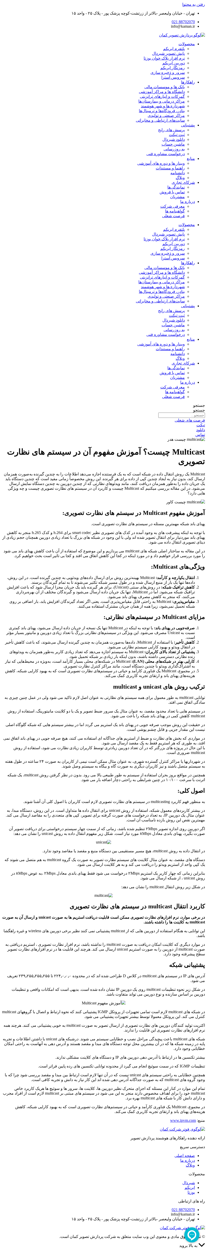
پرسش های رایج (171, 130)
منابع (191, 158)
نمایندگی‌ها (176, 187)
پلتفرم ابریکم (174, 49)
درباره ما (187, 201)
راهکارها (188, 82)
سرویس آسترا (173, 77)
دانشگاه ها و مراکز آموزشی (162, 92)
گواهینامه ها (175, 211)
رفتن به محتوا (193, 4)
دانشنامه (177, 173)
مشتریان (177, 197)
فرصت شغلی (173, 216)
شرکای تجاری (183, 182)
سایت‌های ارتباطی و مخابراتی (160, 120)
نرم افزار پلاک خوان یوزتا (164, 58)
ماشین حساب (173, 144)
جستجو (199, 405)
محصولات (186, 44)
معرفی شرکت (172, 206)
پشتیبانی (188, 125)
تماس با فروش (172, 192)
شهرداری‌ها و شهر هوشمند (163, 106)
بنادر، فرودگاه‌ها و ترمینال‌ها (162, 111)
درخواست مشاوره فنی (165, 154)
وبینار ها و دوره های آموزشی (161, 163)
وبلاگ (180, 177)
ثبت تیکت (177, 134)
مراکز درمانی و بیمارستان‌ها (161, 101)
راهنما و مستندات (170, 168)
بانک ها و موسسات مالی (164, 87)
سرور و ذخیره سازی (167, 72)
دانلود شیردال (173, 139)
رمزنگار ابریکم (172, 68)
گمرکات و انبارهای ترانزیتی (162, 96)
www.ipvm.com (183, 1120)
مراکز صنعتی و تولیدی (166, 115)
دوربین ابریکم (173, 63)
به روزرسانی (174, 149)
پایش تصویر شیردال (168, 53)
